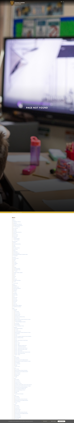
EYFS (15, 281)
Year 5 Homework (17, 414)
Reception (15, 327)
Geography (16, 263)
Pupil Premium (15, 249)
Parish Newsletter (17, 239)
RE (14, 277)
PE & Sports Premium (16, 247)
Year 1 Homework (17, 363)
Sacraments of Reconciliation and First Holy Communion (23, 384)
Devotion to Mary (17, 314)
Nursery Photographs (18, 320)
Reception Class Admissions (18, 225)
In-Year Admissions (17, 226)
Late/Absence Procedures (17, 306)
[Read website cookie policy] (45, 421)
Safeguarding (15, 251)
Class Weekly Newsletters (19, 328)
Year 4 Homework (17, 401)
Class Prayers (17, 311)
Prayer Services (17, 358)
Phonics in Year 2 (17, 374)
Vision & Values (15, 234)
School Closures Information (19, 393)
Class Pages (15, 309)
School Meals (15, 300)
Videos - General (17, 354)
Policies (14, 242)
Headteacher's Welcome (17, 221)
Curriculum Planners (18, 331)
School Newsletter (17, 238)
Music (15, 273)
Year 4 (15, 395)
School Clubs (15, 297)
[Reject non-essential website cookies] (53, 421)
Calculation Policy (17, 269)
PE (14, 275)
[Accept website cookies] (61, 421)
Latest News (15, 289)
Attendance (15, 285)
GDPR (14, 245)
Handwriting (17, 375)
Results (14, 250)
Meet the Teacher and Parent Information (21, 370)
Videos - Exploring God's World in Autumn (21, 348)
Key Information (15, 241)
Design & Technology (17, 280)
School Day (15, 298)
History (15, 264)
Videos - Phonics (17, 342)
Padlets (16, 365)
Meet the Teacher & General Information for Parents (23, 319)
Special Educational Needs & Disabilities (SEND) (20, 254)
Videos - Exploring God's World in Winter (21, 349)
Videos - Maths (17, 344)
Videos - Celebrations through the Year (21, 345)
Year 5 (15, 404)
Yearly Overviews (17, 268)
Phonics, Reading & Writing (19, 337)
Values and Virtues (18, 409)
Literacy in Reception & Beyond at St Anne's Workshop (23, 336)
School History (15, 236)
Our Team (14, 229)
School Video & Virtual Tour (17, 232)
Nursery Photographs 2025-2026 (20, 321)
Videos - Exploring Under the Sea (20, 353)
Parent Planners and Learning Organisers (21, 387)
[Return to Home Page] (17, 3)
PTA (14, 296)
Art (14, 260)
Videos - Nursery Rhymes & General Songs (21, 340)
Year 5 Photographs (18, 417)
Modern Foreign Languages (18, 272)
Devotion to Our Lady (18, 383)
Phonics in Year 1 (17, 366)
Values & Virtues (17, 315)
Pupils (13, 308)
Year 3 (15, 378)
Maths (15, 267)
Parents (14, 284)
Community (15, 237)
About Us (14, 220)
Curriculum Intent (16, 258)
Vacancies (14, 233)
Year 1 (15, 356)
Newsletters (15, 293)
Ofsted (14, 246)
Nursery (15, 310)
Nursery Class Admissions (18, 224)
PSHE (15, 276)
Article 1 (15, 290)
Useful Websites (17, 324)
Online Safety (17, 323)
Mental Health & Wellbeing (17, 305)
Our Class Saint (17, 312)
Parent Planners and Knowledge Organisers (21, 359)
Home (13, 219)
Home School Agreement (17, 288)
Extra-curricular (15, 283)
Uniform (14, 302)
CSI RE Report (15, 255)
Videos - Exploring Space (18, 350)
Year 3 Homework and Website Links (20, 388)
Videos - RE (16, 341)
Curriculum (14, 257)
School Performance (16, 253)
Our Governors (15, 228)
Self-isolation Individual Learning (20, 316)
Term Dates (15, 301)
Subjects (14, 259)
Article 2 (15, 292)
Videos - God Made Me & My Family (20, 346)
